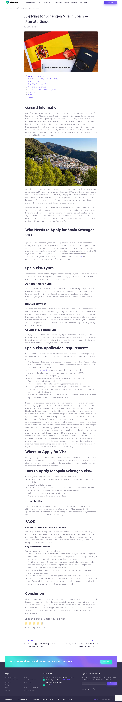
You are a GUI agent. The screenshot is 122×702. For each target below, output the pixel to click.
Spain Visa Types (34, 81)
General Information (36, 76)
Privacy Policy (113, 699)
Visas (11, 8)
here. (81, 256)
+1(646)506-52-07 (65, 680)
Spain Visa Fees (34, 92)
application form (43, 370)
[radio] (26, 623)
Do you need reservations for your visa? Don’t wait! (42, 662)
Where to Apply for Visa (37, 87)
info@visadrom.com (56, 685)
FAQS (30, 95)
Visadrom (95, 699)
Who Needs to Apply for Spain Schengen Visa (45, 78)
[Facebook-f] (91, 689)
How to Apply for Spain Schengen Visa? (43, 89)
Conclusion (32, 98)
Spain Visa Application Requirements (42, 84)
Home (6, 8)
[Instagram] (94, 689)
